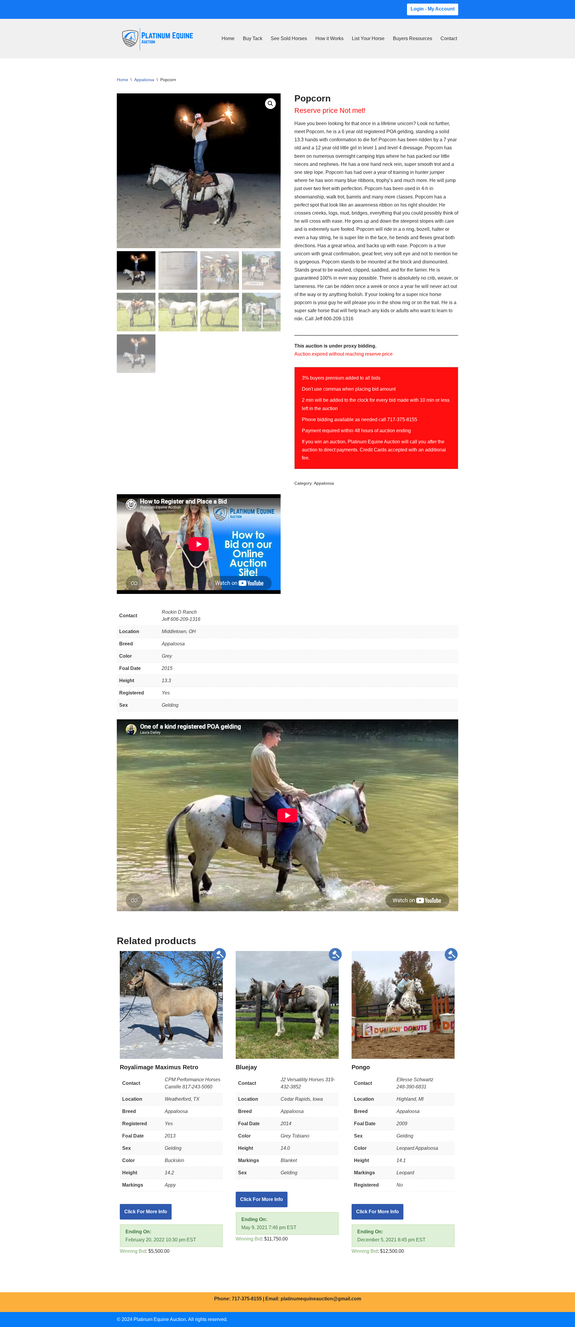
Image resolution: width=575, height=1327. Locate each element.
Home (228, 38)
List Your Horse (368, 38)
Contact (449, 38)
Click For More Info (145, 1211)
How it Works (329, 38)
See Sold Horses (289, 38)
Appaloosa (144, 79)
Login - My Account (433, 8)
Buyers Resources (412, 38)
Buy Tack (252, 38)
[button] (270, 103)
